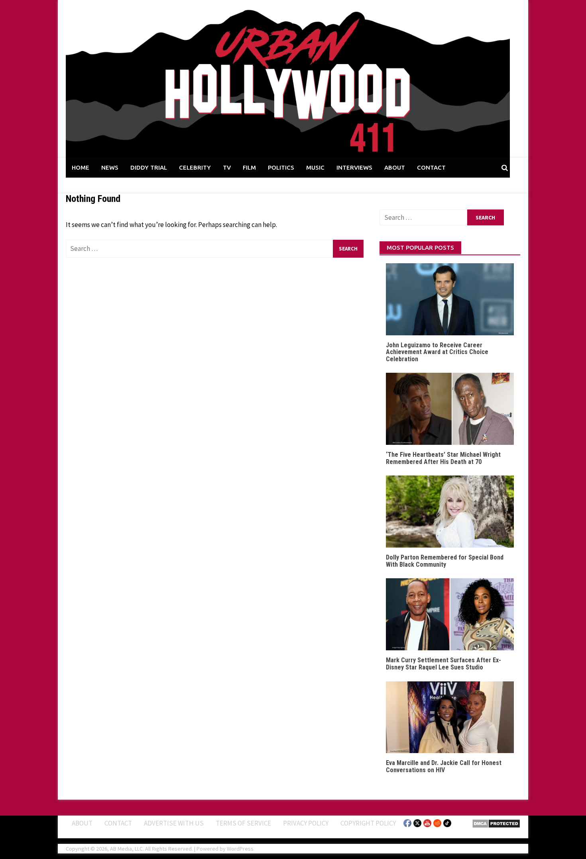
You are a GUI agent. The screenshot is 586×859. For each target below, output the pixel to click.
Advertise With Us (174, 823)
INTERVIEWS (354, 167)
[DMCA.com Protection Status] (496, 822)
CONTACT (431, 167)
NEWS (109, 167)
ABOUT (394, 167)
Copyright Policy (368, 823)
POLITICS (281, 167)
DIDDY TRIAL (148, 167)
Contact (118, 823)
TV (227, 167)
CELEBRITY (195, 167)
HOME (80, 167)
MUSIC (315, 167)
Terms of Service (243, 823)
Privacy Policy (305, 823)
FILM (249, 167)
